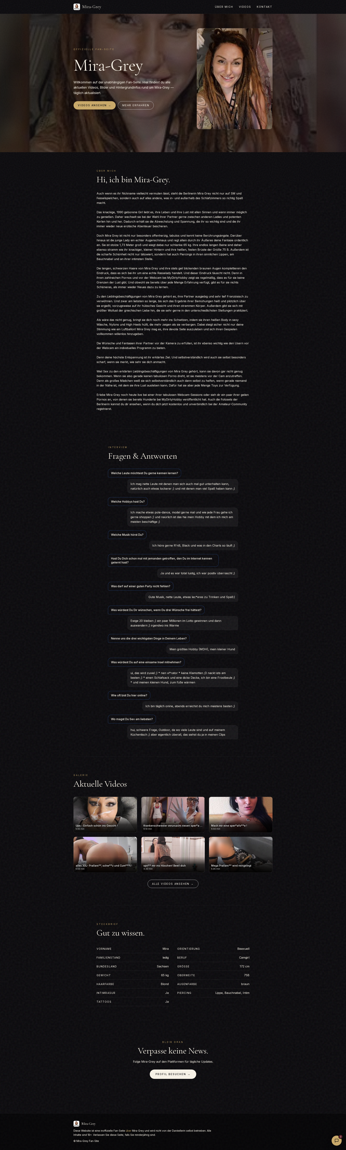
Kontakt (264, 6)
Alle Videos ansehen (173, 883)
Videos (245, 6)
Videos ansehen (94, 105)
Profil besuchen (173, 1074)
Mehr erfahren (135, 105)
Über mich (224, 6)
